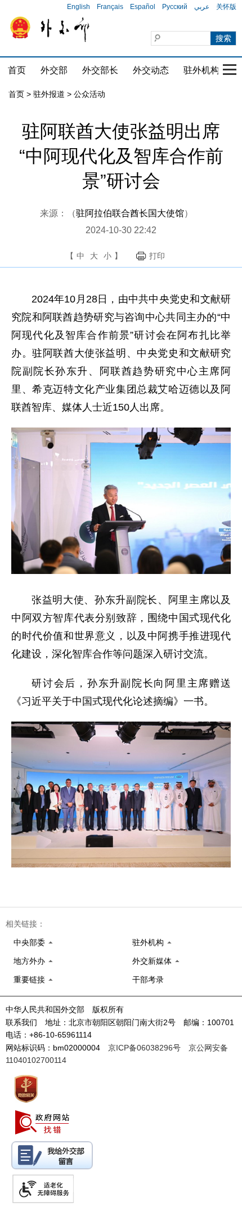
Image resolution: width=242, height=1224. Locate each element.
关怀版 (226, 7)
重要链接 (29, 979)
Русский (174, 7)
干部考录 (148, 979)
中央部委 (29, 942)
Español (142, 7)
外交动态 (151, 70)
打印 (157, 255)
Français (110, 7)
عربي (201, 7)
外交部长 (100, 70)
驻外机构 (201, 70)
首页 (17, 70)
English (78, 7)
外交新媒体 (152, 960)
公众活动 (89, 94)
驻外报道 (49, 94)
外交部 (54, 70)
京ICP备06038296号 (144, 1047)
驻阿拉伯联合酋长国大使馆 (130, 213)
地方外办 (29, 960)
